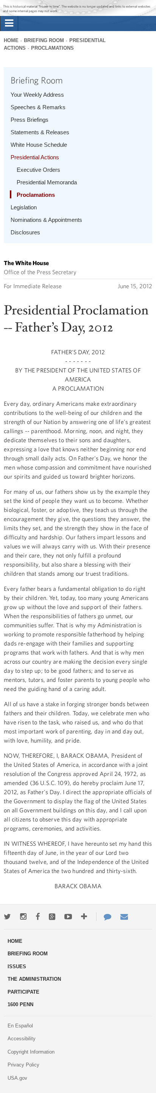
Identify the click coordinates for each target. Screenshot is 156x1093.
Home (11, 40)
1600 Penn (20, 1004)
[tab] (9, 23)
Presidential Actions (35, 157)
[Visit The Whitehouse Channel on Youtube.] (68, 916)
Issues (17, 966)
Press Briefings (29, 119)
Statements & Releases (40, 132)
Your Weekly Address (37, 94)
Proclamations (52, 48)
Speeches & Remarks (38, 107)
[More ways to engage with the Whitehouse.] (84, 916)
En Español (20, 1026)
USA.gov (17, 1078)
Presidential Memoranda (47, 182)
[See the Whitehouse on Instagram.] (23, 916)
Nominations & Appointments (46, 220)
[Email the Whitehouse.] (124, 916)
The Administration (34, 979)
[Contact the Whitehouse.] (103, 916)
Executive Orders (38, 169)
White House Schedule (39, 144)
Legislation (24, 207)
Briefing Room (44, 40)
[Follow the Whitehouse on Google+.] (52, 916)
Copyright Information (31, 1052)
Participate (23, 992)
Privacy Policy (23, 1065)
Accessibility (22, 1038)
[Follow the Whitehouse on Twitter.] (7, 916)
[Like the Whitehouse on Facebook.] (38, 916)
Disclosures (25, 232)
